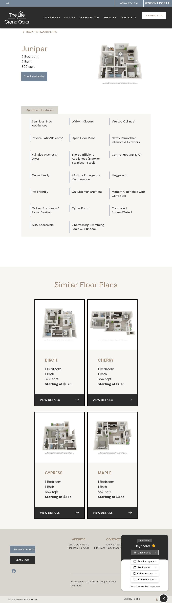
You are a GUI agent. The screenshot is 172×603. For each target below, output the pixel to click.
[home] (20, 17)
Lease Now (22, 559)
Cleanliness (26, 599)
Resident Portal (157, 3)
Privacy (10, 599)
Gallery (69, 17)
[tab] (39, 110)
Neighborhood (89, 17)
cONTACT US (154, 15)
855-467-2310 (129, 3)
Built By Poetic (132, 599)
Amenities (109, 17)
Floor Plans (52, 17)
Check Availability (34, 76)
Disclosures (18, 599)
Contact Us (128, 17)
